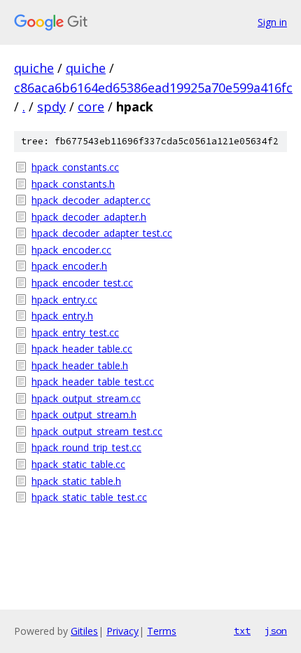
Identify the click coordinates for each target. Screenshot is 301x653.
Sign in (272, 22)
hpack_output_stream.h (83, 414)
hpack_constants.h (73, 184)
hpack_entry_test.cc (75, 332)
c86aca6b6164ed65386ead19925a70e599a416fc (153, 87)
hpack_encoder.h (69, 266)
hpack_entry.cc (64, 299)
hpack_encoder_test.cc (82, 282)
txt (242, 630)
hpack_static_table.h (76, 481)
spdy (51, 106)
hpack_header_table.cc (81, 348)
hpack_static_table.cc (78, 464)
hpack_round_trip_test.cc (86, 447)
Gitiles (84, 631)
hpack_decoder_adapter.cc (90, 200)
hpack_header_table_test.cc (92, 381)
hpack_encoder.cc (71, 249)
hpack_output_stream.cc (86, 398)
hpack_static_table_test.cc (89, 497)
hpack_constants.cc (75, 167)
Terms (161, 631)
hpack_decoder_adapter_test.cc (101, 233)
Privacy (122, 631)
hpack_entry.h (62, 315)
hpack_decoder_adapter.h (88, 217)
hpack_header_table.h (79, 365)
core (91, 106)
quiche (34, 68)
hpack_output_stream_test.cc (96, 431)
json (276, 630)
